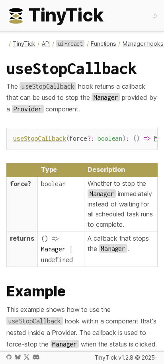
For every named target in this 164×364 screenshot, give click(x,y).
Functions (103, 43)
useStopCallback (39, 138)
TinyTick (24, 43)
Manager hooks (143, 43)
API (46, 43)
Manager (53, 249)
